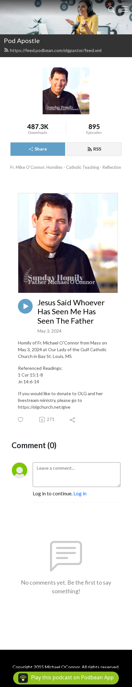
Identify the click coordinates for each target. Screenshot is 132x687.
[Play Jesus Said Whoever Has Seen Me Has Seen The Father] (25, 306)
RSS (97, 149)
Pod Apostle (22, 40)
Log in (80, 493)
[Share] (73, 419)
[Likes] (21, 419)
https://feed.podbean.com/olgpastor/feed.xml (56, 50)
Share (41, 149)
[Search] (111, 9)
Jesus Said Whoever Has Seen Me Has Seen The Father (71, 312)
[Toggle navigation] (124, 9)
